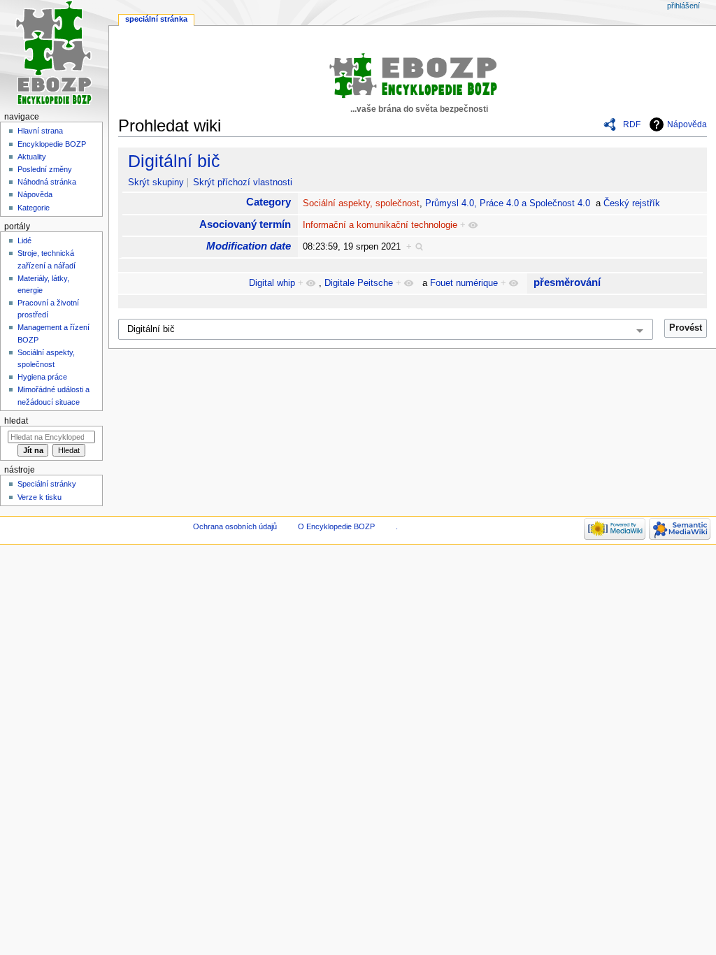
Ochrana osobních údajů (235, 526)
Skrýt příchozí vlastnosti (242, 182)
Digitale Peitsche (358, 283)
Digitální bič (174, 161)
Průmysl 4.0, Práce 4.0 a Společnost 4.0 (507, 203)
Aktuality (31, 156)
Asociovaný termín (245, 224)
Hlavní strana (40, 131)
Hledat (16, 421)
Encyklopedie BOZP (51, 144)
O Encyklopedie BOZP (336, 526)
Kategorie (33, 207)
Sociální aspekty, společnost (361, 203)
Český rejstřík (631, 203)
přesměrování (567, 282)
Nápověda (687, 124)
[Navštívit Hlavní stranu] (54, 54)
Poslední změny (44, 169)
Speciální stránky (46, 484)
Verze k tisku (39, 497)
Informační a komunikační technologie (380, 225)
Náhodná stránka (46, 182)
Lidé (24, 240)
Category (268, 202)
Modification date (248, 246)
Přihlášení (683, 5)
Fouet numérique (464, 283)
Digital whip (272, 283)
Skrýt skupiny (156, 182)
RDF (631, 124)
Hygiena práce (42, 377)
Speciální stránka (156, 19)
